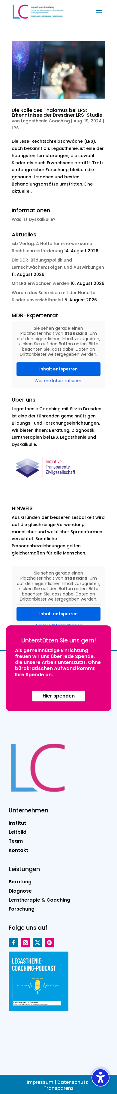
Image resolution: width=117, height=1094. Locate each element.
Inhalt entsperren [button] (58, 369)
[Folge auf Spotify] (49, 942)
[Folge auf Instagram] (25, 942)
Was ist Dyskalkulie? (34, 219)
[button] (99, 12)
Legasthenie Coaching (45, 121)
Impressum (40, 1082)
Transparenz (59, 1088)
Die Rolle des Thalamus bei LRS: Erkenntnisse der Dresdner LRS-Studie (57, 112)
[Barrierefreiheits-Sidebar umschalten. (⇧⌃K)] (101, 1078)
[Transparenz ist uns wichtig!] (47, 481)
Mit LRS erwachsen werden (40, 283)
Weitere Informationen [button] (58, 381)
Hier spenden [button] (59, 696)
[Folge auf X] (37, 942)
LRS (15, 128)
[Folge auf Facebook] (13, 942)
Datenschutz (72, 1082)
